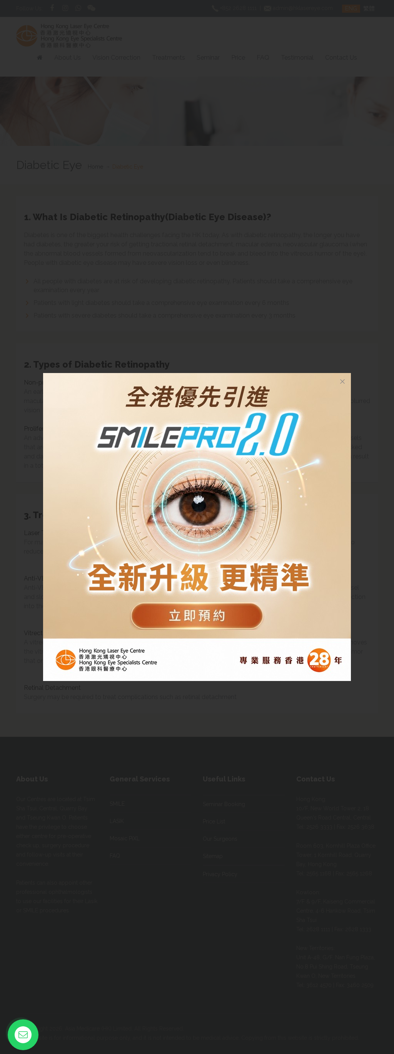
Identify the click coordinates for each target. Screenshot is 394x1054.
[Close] (342, 381)
